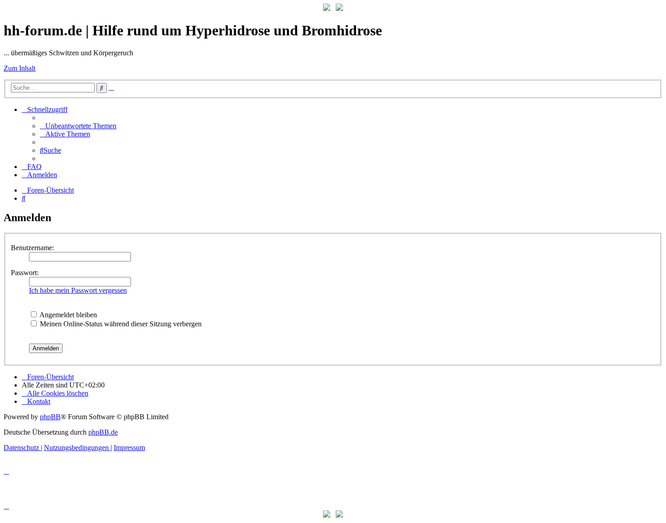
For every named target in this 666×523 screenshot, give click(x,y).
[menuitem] (78, 126)
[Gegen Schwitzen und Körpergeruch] (339, 8)
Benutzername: (32, 248)
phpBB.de (103, 432)
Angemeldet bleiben (67, 315)
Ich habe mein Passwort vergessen (78, 290)
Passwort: (25, 272)
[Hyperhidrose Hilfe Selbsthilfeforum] (326, 8)
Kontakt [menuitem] (38, 401)
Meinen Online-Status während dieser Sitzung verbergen (120, 324)
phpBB (50, 417)
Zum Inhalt (19, 68)
